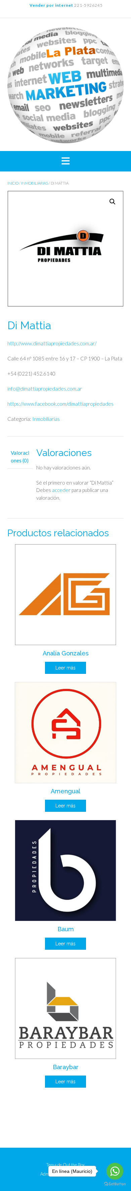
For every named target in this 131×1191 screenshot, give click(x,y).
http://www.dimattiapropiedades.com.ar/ (51, 343)
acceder (61, 490)
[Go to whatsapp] (114, 1171)
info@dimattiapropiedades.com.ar (44, 389)
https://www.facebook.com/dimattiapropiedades (60, 404)
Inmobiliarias (34, 183)
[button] (65, 161)
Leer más (65, 668)
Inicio (12, 183)
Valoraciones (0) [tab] (20, 456)
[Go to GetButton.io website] (115, 1184)
